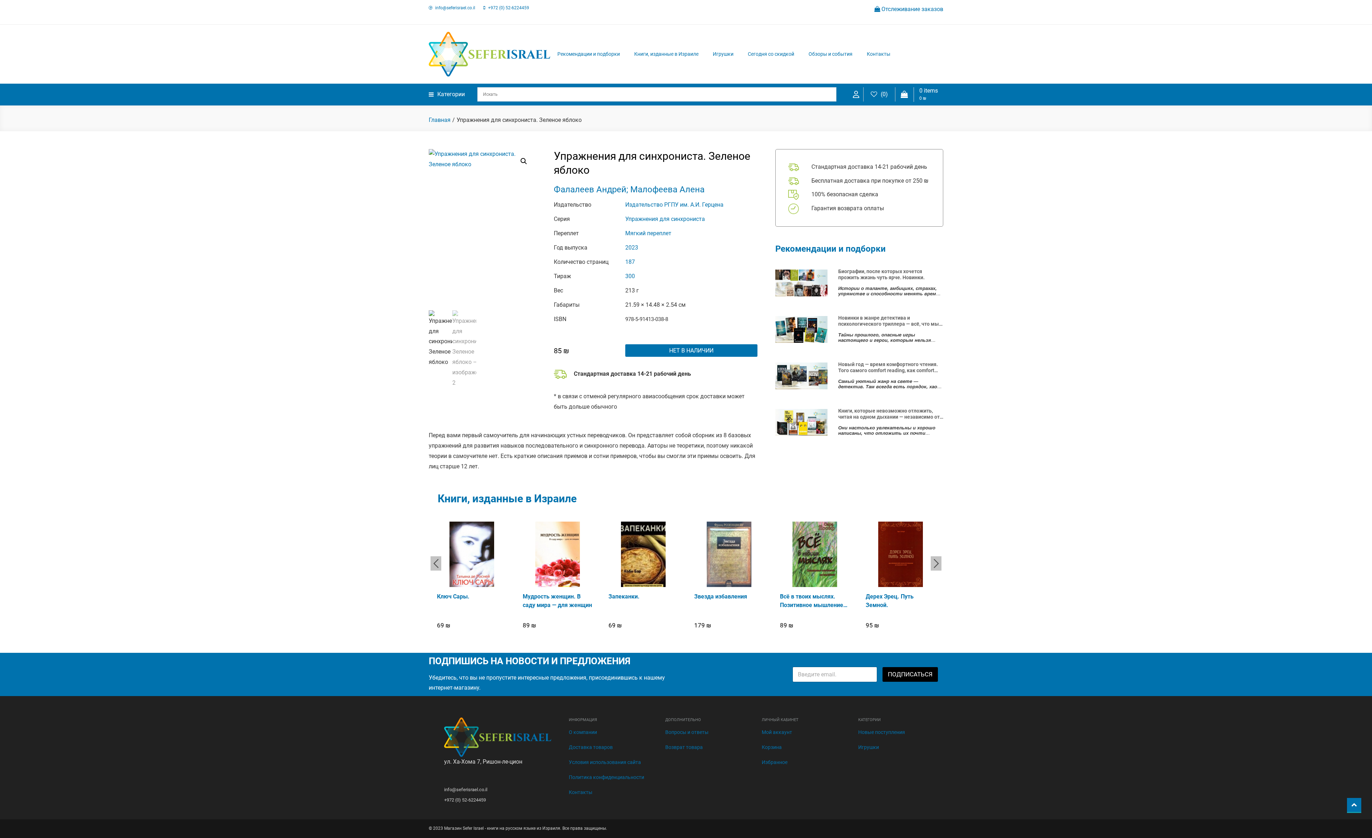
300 (630, 276)
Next (936, 563)
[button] (523, 161)
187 (630, 261)
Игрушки (723, 54)
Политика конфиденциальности (606, 777)
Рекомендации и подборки (588, 54)
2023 (631, 247)
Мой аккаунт (777, 732)
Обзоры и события (830, 54)
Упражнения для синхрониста (665, 219)
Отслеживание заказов (911, 9)
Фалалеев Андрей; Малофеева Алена (629, 189)
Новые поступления (881, 732)
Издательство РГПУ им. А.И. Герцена (674, 204)
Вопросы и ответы (687, 732)
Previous (436, 563)
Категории (451, 94)
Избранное (774, 762)
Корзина (772, 747)
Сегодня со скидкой (771, 54)
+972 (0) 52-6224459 (508, 7)
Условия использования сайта (605, 762)
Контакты (878, 54)
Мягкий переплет (648, 233)
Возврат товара (684, 747)
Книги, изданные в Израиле (666, 54)
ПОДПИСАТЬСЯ (910, 674)
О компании (583, 732)
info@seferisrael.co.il (455, 7)
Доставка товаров (591, 747)
